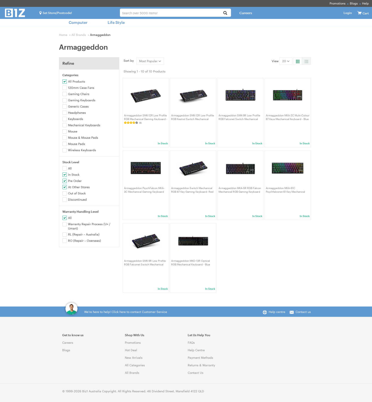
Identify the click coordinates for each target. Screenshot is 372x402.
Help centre (277, 312)
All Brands (78, 35)
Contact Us (195, 372)
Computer (78, 22)
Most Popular (148, 61)
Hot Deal (131, 350)
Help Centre (196, 350)
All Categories (135, 365)
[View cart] (359, 13)
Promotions (338, 3)
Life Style (116, 22)
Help (365, 3)
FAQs (191, 342)
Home (63, 35)
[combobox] (175, 13)
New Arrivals (134, 357)
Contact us (303, 312)
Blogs (354, 3)
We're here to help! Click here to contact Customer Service (125, 312)
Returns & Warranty (201, 365)
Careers (245, 13)
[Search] (225, 13)
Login (348, 13)
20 (284, 61)
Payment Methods (200, 357)
